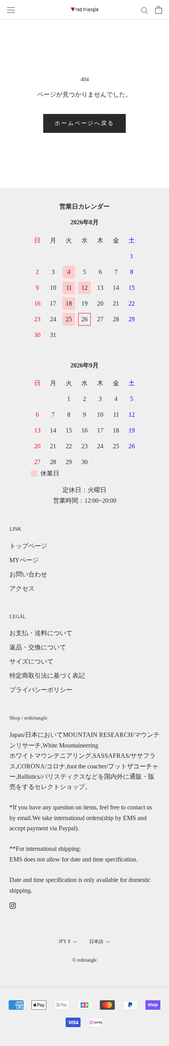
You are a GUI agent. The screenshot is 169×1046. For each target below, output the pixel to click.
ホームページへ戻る (84, 123)
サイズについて (31, 661)
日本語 (96, 941)
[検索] (144, 9)
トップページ (28, 546)
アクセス (22, 588)
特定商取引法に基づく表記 (47, 675)
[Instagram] (12, 905)
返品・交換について (37, 647)
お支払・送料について (40, 633)
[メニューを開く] (11, 10)
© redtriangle (84, 960)
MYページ (24, 560)
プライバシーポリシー (40, 689)
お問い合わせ (28, 574)
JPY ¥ (64, 941)
